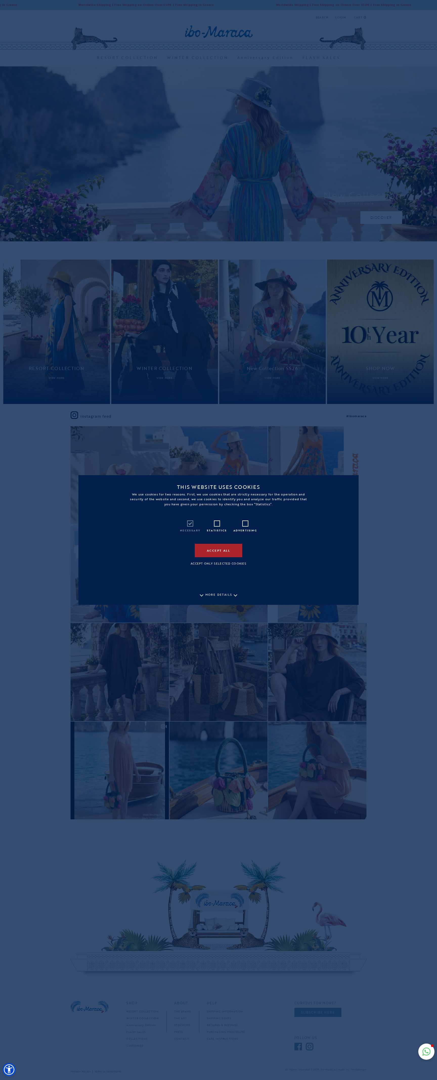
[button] (9, 1069)
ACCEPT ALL (218, 550)
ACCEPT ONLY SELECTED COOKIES (218, 563)
